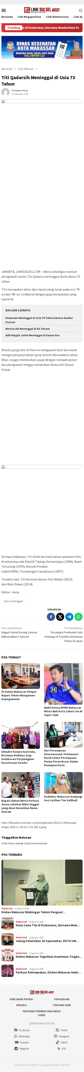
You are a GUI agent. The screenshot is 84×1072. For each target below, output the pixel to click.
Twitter (64, 1030)
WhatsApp (24, 1036)
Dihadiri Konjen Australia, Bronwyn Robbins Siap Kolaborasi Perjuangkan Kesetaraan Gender (18, 757)
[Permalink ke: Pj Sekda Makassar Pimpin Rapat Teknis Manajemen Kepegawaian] (20, 676)
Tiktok (63, 1042)
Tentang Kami (62, 1005)
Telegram (24, 1048)
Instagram (64, 1036)
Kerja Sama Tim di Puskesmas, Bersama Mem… (48, 925)
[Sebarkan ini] (51, 617)
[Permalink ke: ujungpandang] (5, 92)
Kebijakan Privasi (21, 999)
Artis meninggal (13, 601)
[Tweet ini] (60, 617)
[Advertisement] (42, 225)
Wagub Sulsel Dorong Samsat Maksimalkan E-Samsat (19, 632)
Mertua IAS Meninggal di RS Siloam (28, 329)
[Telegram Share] (69, 617)
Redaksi (21, 1005)
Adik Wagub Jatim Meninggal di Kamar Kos (33, 335)
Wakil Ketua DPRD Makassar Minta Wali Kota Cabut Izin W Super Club (63, 711)
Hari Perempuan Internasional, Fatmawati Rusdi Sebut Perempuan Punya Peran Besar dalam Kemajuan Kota (61, 758)
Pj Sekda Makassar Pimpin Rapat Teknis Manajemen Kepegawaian (18, 695)
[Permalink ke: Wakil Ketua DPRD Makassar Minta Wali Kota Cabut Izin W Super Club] (63, 684)
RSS (64, 1048)
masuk (19, 843)
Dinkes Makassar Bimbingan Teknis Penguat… (33, 912)
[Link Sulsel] (42, 10)
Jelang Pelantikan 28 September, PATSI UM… (47, 941)
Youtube (24, 1042)
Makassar (7, 908)
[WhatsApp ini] (78, 617)
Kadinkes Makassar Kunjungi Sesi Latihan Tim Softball (63, 798)
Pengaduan (61, 999)
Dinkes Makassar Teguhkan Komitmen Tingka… (49, 957)
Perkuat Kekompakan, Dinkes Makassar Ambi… (48, 972)
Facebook (24, 1030)
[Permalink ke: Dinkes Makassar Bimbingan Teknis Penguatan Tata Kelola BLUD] (42, 883)
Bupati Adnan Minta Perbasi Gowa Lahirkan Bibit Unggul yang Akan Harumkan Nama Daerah (20, 806)
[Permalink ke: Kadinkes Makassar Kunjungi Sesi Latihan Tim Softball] (63, 783)
